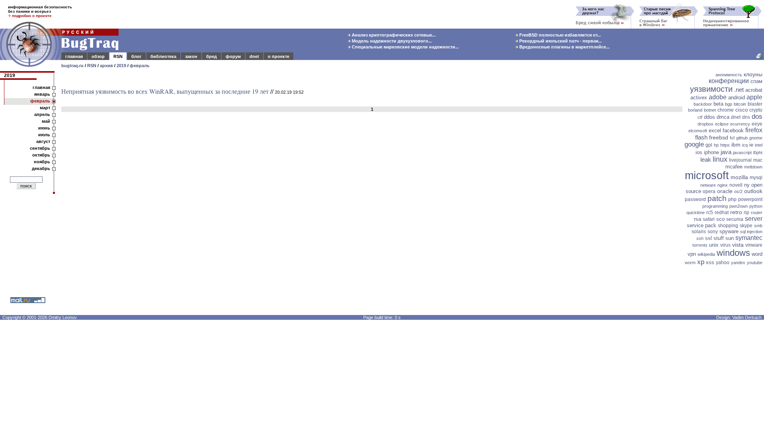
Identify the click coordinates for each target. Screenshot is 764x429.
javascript (742, 152)
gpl (709, 145)
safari (709, 219)
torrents (699, 245)
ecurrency (740, 124)
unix (714, 245)
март (45, 107)
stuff (718, 238)
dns (746, 117)
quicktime (695, 212)
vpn (692, 254)
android (736, 97)
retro (736, 212)
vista (738, 245)
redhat (722, 212)
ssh (700, 238)
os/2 (738, 191)
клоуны (753, 74)
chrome (725, 110)
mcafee (734, 167)
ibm (736, 144)
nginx (722, 185)
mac (757, 160)
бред (211, 56)
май (46, 121)
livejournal (740, 160)
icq (745, 145)
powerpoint (750, 199)
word (757, 254)
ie (751, 145)
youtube (754, 262)
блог (136, 56)
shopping (728, 225)
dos (757, 116)
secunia (734, 219)
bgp (728, 104)
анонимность (728, 74)
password (695, 199)
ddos (709, 117)
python (755, 206)
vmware (753, 245)
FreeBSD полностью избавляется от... (559, 35)
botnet (710, 110)
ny (747, 185)
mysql (756, 177)
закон (191, 56)
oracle (725, 191)
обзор (98, 56)
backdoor (703, 104)
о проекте (278, 56)
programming (715, 206)
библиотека (163, 56)
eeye (757, 124)
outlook (753, 191)
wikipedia (706, 254)
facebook (733, 130)
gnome (755, 137)
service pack (701, 225)
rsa (697, 219)
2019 (121, 65)
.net (739, 89)
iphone (711, 152)
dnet (254, 56)
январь (42, 94)
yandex (738, 262)
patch (717, 198)
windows (733, 253)
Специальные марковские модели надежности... (405, 46)
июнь (44, 128)
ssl (708, 238)
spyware (729, 231)
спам (756, 81)
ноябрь (42, 161)
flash (701, 137)
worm (690, 262)
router (756, 212)
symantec (748, 237)
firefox (753, 130)
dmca (723, 117)
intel (758, 145)
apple (754, 97)
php (732, 199)
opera (709, 191)
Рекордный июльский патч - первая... (560, 41)
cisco (741, 110)
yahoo (722, 262)
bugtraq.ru (72, 65)
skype (746, 225)
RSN (118, 56)
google (694, 144)
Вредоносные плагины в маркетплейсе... (564, 46)
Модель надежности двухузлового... (391, 41)
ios (699, 152)
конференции (729, 80)
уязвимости (711, 89)
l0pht (757, 152)
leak (705, 159)
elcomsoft (697, 130)
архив (106, 65)
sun (729, 238)
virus (725, 245)
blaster (755, 104)
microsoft (707, 176)
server (753, 218)
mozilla (739, 177)
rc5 (709, 212)
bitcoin (740, 104)
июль (44, 134)
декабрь (41, 168)
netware (708, 185)
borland (695, 110)
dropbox (705, 124)
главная (74, 56)
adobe (718, 97)
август (43, 141)
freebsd (718, 137)
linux (720, 159)
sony (712, 231)
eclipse (722, 124)
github (742, 137)
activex (698, 97)
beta (718, 104)
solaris (699, 231)
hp (716, 145)
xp (700, 262)
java (726, 152)
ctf (700, 117)
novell (736, 185)
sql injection (751, 231)
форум (233, 56)
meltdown (753, 166)
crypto (755, 110)
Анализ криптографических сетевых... (393, 35)
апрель (42, 114)
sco (720, 219)
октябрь (41, 155)
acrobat (753, 90)
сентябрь (40, 148)
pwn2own (738, 206)
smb (758, 225)
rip (746, 212)
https (725, 145)
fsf (732, 137)
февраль (140, 65)
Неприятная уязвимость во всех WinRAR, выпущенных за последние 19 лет (165, 91)
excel (715, 130)
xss (710, 262)
